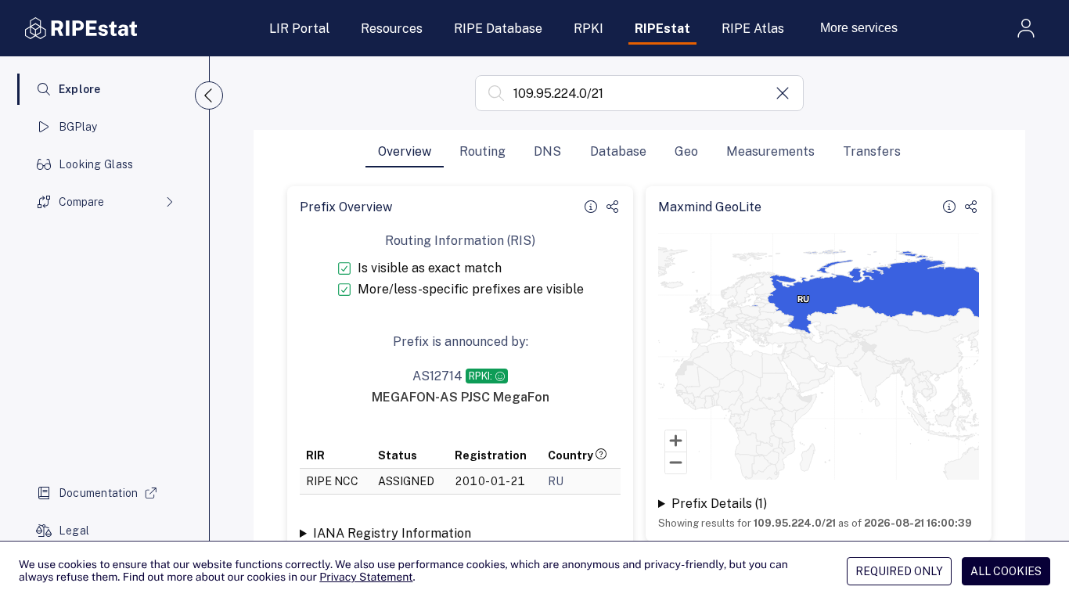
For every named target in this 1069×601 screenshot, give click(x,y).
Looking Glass (96, 164)
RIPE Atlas (753, 28)
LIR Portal (299, 28)
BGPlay (78, 127)
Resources (392, 28)
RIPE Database (498, 28)
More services (859, 27)
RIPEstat (662, 28)
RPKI (588, 28)
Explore (80, 89)
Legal (74, 530)
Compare (81, 202)
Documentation (99, 493)
